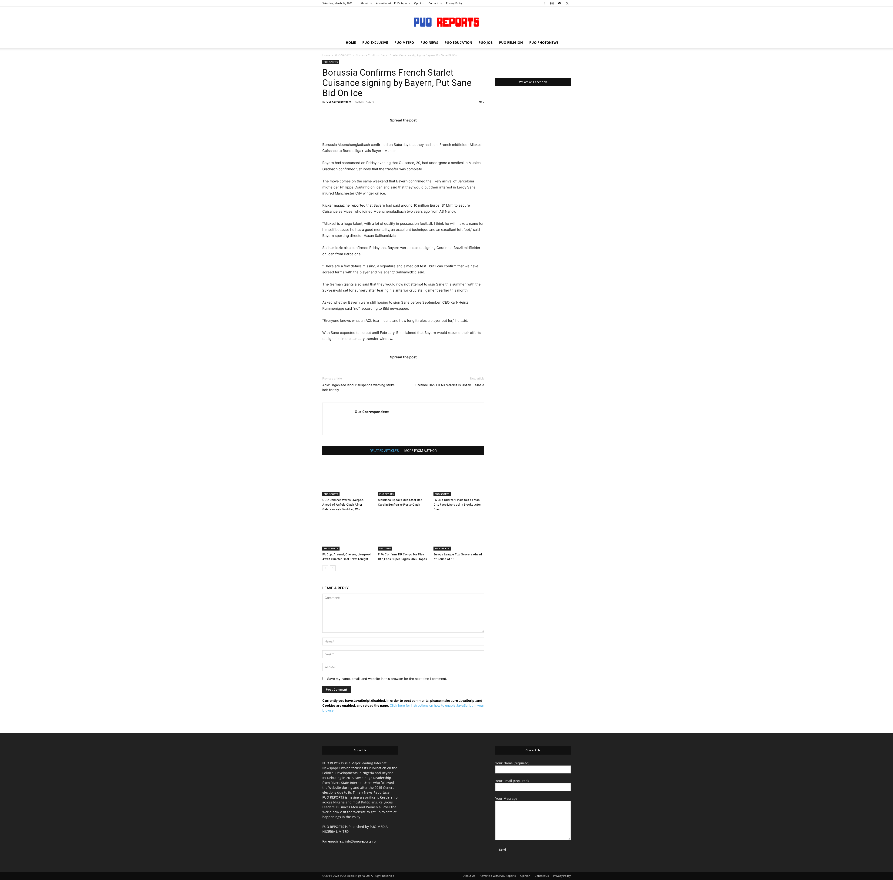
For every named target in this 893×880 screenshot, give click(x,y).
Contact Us (435, 3)
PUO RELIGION (511, 42)
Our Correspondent (339, 101)
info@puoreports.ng (360, 841)
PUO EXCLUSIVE (375, 42)
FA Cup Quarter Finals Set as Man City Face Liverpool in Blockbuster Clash (457, 504)
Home (326, 55)
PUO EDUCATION (458, 42)
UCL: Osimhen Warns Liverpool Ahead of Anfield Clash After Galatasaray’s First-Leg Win (343, 504)
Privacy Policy (454, 3)
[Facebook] (544, 3)
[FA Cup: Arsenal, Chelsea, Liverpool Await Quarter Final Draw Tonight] (347, 533)
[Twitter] (567, 3)
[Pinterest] (412, 129)
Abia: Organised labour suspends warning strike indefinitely (358, 387)
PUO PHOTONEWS (544, 42)
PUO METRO (404, 42)
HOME (351, 42)
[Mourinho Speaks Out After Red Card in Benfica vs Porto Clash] (403, 478)
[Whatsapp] (430, 129)
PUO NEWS (429, 42)
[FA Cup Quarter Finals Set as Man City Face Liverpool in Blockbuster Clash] (458, 478)
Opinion (419, 3)
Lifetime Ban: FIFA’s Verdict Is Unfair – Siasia (449, 385)
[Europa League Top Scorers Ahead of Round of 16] (458, 533)
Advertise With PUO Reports (393, 3)
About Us (366, 3)
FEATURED (385, 548)
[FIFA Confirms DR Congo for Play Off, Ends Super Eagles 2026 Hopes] (403, 533)
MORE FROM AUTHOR (420, 450)
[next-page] (333, 568)
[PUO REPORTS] (446, 22)
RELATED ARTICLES (384, 450)
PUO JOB (486, 42)
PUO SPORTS (343, 55)
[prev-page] (325, 568)
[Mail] (559, 3)
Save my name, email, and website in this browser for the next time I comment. (387, 679)
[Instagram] (551, 3)
